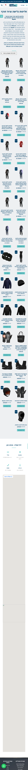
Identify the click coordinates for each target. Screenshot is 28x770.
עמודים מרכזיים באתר (7, 761)
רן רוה (20, 468)
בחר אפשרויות (21, 80)
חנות (8, 468)
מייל (8, 455)
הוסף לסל (7, 273)
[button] (1, 16)
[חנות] (8, 465)
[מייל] (8, 452)
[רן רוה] (20, 465)
